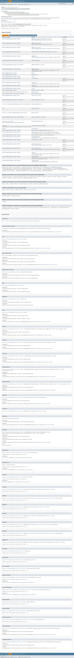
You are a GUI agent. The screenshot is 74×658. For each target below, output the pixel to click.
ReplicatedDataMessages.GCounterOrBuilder (10, 17)
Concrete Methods (32, 35)
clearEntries (34, 78)
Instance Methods (22, 35)
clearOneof (34, 85)
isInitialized (35, 128)
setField (33, 152)
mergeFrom (34, 130)
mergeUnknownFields (36, 136)
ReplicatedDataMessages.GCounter (8, 21)
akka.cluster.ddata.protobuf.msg (11, 7)
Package (6, 1)
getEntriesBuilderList (36, 104)
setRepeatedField (35, 156)
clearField (34, 82)
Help (24, 1)
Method (15, 4)
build (33, 73)
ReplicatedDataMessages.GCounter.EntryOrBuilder (13, 122)
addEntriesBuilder (35, 60)
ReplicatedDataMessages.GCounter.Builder (38, 14)
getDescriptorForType (36, 93)
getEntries (34, 95)
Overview (2, 1)
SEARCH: (59, 3)
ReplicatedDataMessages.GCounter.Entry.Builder (42, 48)
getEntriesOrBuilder (6, 582)
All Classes (2, 3)
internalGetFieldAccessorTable (38, 125)
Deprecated (17, 1)
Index (21, 1)
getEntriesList (35, 112)
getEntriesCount (35, 108)
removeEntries (35, 139)
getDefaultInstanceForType (37, 90)
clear (33, 76)
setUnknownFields (35, 160)
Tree (13, 1)
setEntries (34, 143)
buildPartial (34, 74)
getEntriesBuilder (35, 99)
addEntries (34, 43)
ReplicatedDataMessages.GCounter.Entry (40, 44)
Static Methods (13, 35)
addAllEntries (35, 38)
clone (33, 88)
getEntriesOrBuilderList (37, 121)
